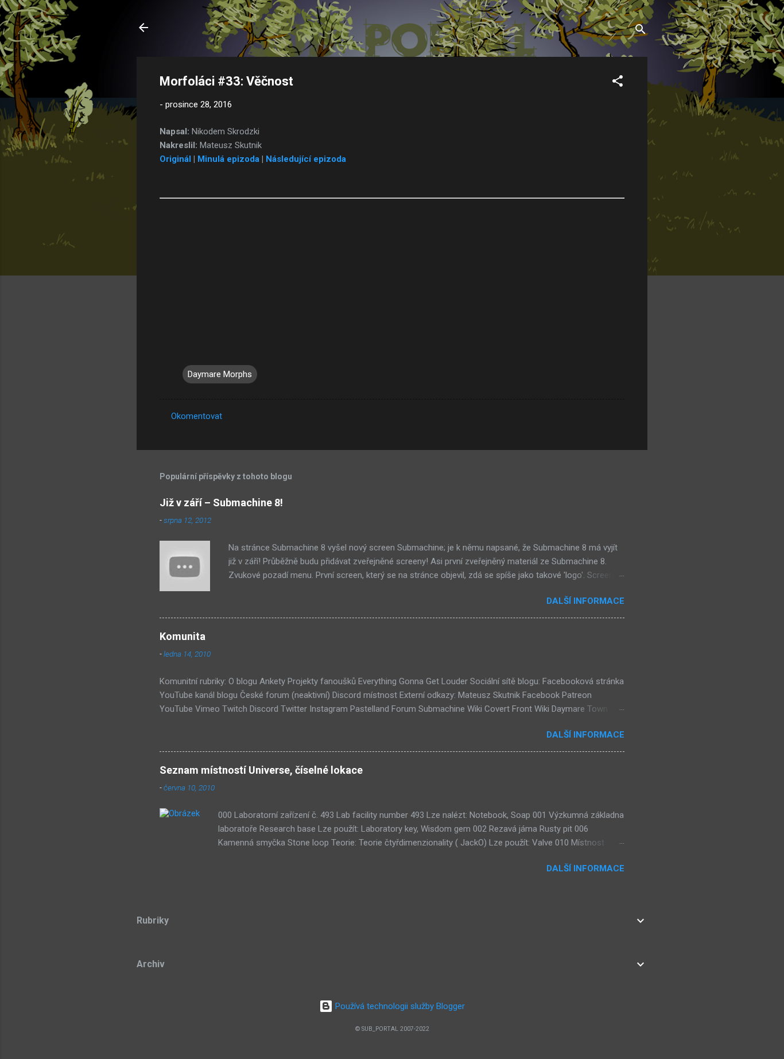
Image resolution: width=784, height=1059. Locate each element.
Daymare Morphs (220, 374)
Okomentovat (196, 416)
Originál (175, 159)
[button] (617, 83)
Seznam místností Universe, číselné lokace (261, 770)
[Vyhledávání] (640, 31)
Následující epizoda (306, 159)
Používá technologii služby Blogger (399, 1006)
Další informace (585, 601)
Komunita (182, 636)
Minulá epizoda (228, 159)
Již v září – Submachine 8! (221, 502)
